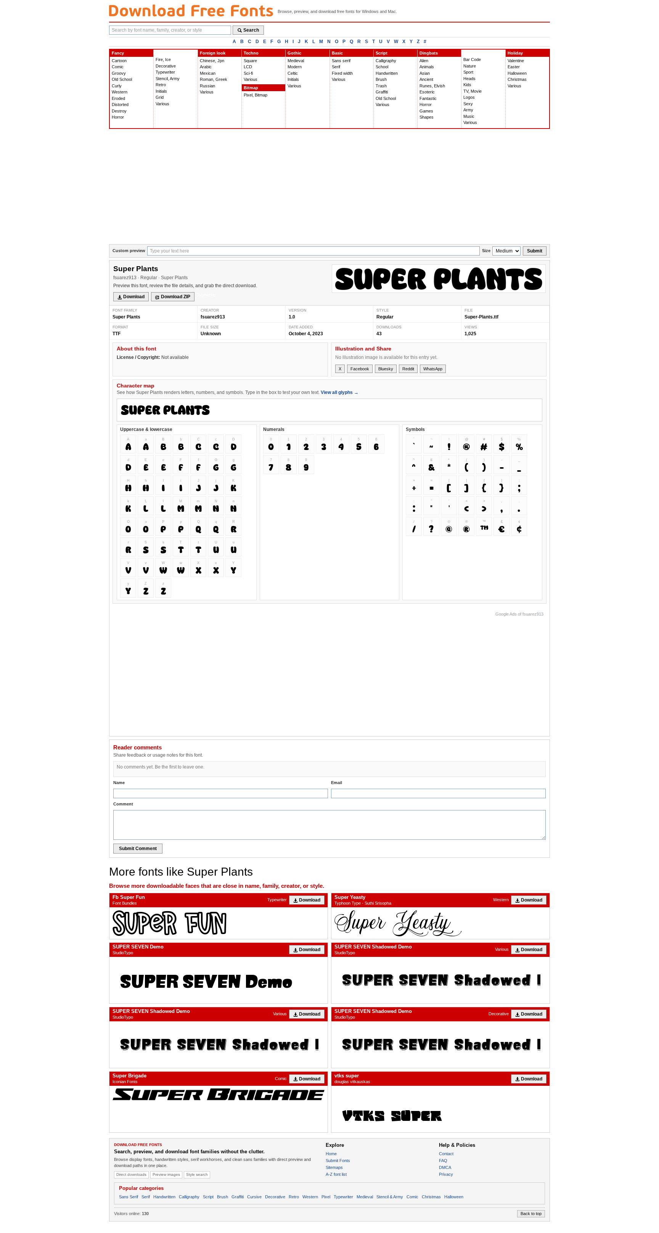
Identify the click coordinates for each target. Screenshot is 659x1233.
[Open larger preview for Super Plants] (438, 279)
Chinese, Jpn (212, 60)
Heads (469, 78)
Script (381, 53)
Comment (123, 804)
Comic (118, 66)
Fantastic (428, 98)
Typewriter (165, 72)
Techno (251, 53)
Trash (381, 86)
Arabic (206, 66)
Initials (161, 91)
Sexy (468, 103)
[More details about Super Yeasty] (440, 923)
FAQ (443, 1160)
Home (331, 1153)
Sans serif (341, 60)
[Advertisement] (329, 186)
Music (468, 116)
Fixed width (342, 73)
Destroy (119, 111)
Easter (514, 66)
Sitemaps (334, 1167)
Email (336, 782)
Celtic (293, 73)
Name (119, 782)
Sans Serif (128, 1196)
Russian (207, 86)
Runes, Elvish (432, 86)
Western (119, 92)
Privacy (446, 1174)
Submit (534, 251)
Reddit (408, 369)
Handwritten (387, 73)
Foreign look (212, 53)
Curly (117, 86)
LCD (248, 66)
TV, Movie (472, 91)
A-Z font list (336, 1174)
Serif (336, 66)
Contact (446, 1153)
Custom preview (129, 250)
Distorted (120, 104)
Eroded (118, 98)
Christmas (517, 79)
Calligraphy (386, 60)
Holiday (515, 53)
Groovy (119, 73)
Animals (427, 66)
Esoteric (427, 92)
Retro (161, 84)
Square (250, 60)
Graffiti (382, 92)
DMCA (445, 1167)
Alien (424, 60)
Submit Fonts (338, 1160)
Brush (381, 79)
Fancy (118, 53)
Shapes (427, 117)
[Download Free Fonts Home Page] (191, 10)
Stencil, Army (168, 78)
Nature (469, 66)
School (382, 66)
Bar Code (472, 59)
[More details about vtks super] (440, 1109)
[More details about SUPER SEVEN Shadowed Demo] (440, 980)
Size (486, 250)
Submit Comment (138, 848)
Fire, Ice (163, 59)
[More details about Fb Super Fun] (218, 923)
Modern (295, 66)
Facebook (359, 369)
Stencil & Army (389, 1196)
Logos (469, 97)
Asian (425, 73)
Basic (337, 53)
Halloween (517, 73)
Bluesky (385, 369)
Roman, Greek (213, 79)
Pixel (325, 1196)
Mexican (207, 73)
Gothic (294, 53)
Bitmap (251, 87)
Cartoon (119, 60)
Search (251, 30)
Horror (118, 117)
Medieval (296, 60)
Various (162, 103)
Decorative (166, 66)
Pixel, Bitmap (255, 95)
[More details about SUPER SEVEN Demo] (218, 980)
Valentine (516, 60)
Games (426, 111)
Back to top (531, 1213)
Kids (467, 84)
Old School (122, 79)
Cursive (254, 1196)
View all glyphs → (339, 392)
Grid (160, 97)
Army (468, 110)
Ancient (426, 79)
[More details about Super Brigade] (218, 1094)
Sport (468, 72)
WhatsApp (432, 369)
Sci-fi (248, 73)
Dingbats (429, 53)
